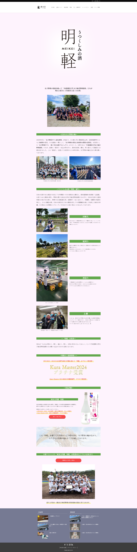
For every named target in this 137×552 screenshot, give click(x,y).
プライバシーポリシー (72, 547)
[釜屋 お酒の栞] (42, 7)
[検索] (100, 1)
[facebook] (92, 1)
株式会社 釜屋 (63, 547)
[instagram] (96, 1)
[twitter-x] (94, 1)
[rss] (98, 1)
